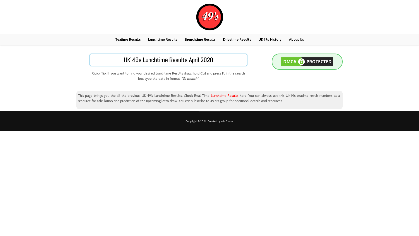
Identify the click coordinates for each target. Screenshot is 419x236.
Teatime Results (128, 39)
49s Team (227, 121)
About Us (296, 39)
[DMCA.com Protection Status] (307, 61)
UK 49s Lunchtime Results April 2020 (168, 60)
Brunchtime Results (200, 39)
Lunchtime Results (162, 39)
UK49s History (270, 39)
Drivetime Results (237, 39)
